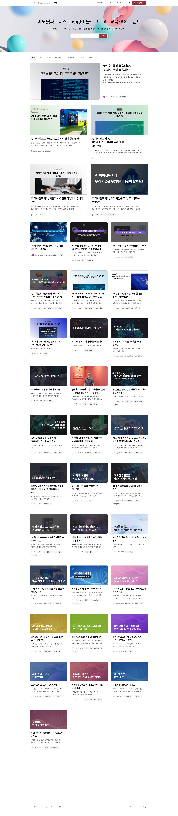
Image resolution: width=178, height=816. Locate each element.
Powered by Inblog (140, 807)
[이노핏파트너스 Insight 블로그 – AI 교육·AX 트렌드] (41, 2)
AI (40, 58)
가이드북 (81, 58)
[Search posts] (129, 3)
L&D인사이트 (59, 58)
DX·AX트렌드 (71, 58)
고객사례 (48, 58)
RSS (130, 807)
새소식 (90, 58)
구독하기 (102, 36)
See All (33, 58)
